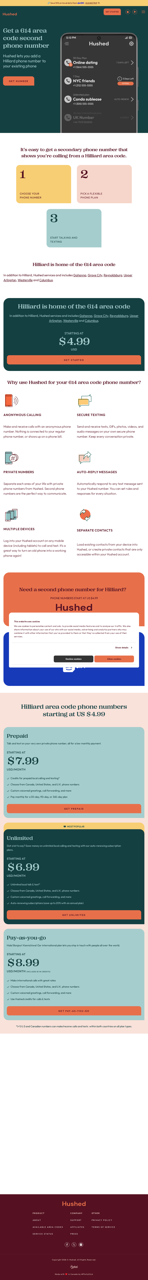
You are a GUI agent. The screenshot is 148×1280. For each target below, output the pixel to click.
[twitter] (74, 1244)
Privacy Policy (102, 1220)
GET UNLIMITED (74, 915)
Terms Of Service (103, 1227)
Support (76, 1220)
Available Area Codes (48, 1227)
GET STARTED (112, 12)
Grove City (95, 275)
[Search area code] (38, 1184)
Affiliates (77, 1227)
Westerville (25, 280)
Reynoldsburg (113, 275)
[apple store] (127, 12)
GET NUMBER (18, 81)
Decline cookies (74, 659)
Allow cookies (114, 659)
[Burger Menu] (143, 12)
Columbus (46, 280)
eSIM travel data (79, 1082)
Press (74, 1234)
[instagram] (81, 1244)
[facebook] (67, 1244)
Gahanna (79, 275)
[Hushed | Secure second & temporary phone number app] (10, 14)
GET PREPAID (74, 808)
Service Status (43, 1234)
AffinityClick (87, 1274)
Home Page (74, 599)
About (37, 1220)
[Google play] (134, 12)
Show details (121, 647)
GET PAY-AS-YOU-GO (73, 1011)
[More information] (74, 3)
